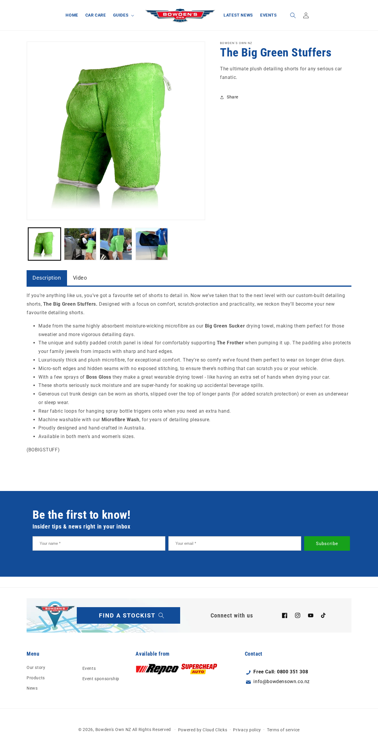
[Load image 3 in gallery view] (116, 244)
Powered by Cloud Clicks (202, 729)
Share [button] (232, 97)
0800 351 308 (292, 672)
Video (80, 278)
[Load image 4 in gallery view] (151, 244)
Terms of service (283, 729)
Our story (36, 667)
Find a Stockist (127, 615)
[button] (123, 15)
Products (36, 677)
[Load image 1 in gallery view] (44, 244)
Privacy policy (247, 729)
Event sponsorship (100, 678)
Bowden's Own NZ (113, 729)
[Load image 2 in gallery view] (80, 244)
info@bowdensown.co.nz (281, 681)
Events (89, 668)
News (32, 688)
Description (46, 278)
